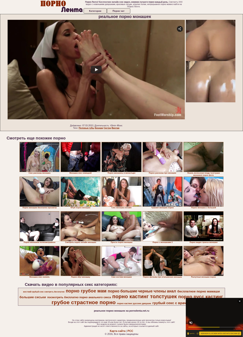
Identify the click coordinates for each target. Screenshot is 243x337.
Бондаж (99, 128)
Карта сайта (117, 331)
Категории (95, 11)
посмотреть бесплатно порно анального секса (79, 297)
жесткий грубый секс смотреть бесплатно (43, 292)
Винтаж (115, 128)
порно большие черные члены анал (142, 291)
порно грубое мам (86, 290)
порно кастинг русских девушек (134, 303)
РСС (130, 331)
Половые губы (86, 128)
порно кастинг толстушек (144, 296)
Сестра (107, 128)
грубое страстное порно (84, 302)
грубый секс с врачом (171, 303)
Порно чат (118, 11)
